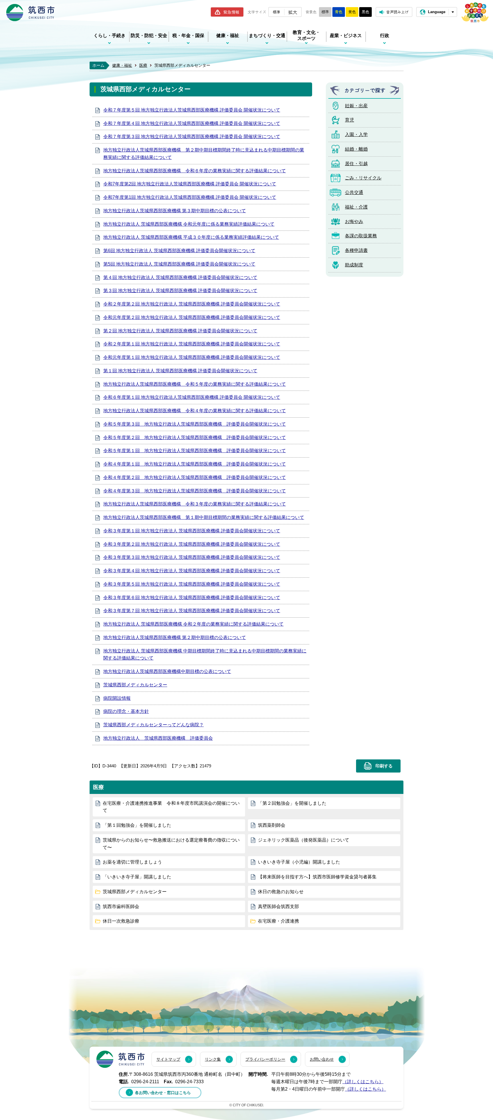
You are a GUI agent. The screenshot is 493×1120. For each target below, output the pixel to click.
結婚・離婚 (356, 149)
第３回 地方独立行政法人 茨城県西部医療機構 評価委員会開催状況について (180, 290)
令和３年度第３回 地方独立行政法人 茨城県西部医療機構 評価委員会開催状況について (191, 557)
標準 (276, 12)
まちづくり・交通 (267, 35)
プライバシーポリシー (265, 1059)
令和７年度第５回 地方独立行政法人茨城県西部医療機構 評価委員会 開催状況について (191, 110)
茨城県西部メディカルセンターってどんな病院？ (153, 724)
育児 (349, 120)
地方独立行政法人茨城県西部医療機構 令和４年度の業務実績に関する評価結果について (194, 410)
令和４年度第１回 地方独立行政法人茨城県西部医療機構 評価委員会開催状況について (194, 464)
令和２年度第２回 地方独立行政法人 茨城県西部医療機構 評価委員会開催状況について (191, 304)
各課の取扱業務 (361, 235)
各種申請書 (356, 250)
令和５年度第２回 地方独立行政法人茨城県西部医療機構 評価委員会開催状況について (194, 437)
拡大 (292, 12)
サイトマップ (168, 1059)
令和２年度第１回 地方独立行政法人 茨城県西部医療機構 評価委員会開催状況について (191, 343)
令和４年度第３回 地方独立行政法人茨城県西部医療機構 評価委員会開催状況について (194, 490)
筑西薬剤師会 (271, 825)
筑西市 (120, 1059)
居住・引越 (356, 163)
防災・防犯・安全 (149, 35)
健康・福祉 (227, 35)
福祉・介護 (356, 207)
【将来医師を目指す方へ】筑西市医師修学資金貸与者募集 (317, 876)
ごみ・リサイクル (363, 177)
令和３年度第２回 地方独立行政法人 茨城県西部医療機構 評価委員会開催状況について (191, 544)
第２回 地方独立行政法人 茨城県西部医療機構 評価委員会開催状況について (180, 330)
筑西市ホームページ (30, 12)
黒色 (365, 12)
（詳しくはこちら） (362, 1081)
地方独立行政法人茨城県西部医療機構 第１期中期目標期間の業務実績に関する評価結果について (203, 517)
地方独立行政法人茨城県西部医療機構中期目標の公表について (167, 671)
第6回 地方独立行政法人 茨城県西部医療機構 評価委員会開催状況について (179, 250)
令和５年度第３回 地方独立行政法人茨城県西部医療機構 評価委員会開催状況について (194, 424)
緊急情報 (231, 12)
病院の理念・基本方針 (126, 711)
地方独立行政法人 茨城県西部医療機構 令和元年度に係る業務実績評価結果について (188, 224)
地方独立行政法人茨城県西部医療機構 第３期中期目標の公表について (174, 210)
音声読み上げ (397, 12)
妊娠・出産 (356, 105)
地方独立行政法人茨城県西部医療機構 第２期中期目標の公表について (174, 637)
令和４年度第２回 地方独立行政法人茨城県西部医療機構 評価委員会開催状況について (194, 477)
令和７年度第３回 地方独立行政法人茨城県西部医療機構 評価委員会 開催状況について (191, 136)
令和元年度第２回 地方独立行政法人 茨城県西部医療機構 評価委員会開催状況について (191, 317)
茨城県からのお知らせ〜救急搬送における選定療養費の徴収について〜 (171, 844)
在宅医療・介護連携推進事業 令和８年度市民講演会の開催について (171, 807)
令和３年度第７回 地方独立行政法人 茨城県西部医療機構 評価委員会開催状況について (191, 610)
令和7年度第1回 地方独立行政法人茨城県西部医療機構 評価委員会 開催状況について (189, 197)
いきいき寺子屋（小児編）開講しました (299, 862)
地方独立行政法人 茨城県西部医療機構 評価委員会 (158, 738)
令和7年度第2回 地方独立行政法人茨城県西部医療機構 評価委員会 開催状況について (189, 183)
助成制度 (354, 264)
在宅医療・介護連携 (278, 921)
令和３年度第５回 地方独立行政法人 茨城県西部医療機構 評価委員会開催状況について (191, 584)
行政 (384, 35)
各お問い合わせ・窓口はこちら (163, 1092)
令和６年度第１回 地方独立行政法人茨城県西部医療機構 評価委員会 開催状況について (191, 397)
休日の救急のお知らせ (281, 891)
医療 (143, 65)
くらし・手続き (110, 35)
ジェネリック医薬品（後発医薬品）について (303, 840)
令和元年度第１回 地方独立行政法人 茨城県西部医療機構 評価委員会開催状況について (191, 357)
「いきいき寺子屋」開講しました (137, 876)
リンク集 (213, 1059)
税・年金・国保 (188, 35)
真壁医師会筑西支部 (278, 906)
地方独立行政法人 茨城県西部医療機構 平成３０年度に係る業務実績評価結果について (191, 237)
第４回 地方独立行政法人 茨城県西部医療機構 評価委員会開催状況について (180, 277)
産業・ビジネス (346, 35)
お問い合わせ (322, 1059)
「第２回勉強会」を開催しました (292, 803)
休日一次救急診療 (121, 921)
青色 (338, 12)
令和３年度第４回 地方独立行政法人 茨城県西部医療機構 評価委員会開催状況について (191, 570)
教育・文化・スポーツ (306, 35)
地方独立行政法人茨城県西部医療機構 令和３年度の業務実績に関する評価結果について (194, 504)
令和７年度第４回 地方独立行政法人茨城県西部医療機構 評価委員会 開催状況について (191, 123)
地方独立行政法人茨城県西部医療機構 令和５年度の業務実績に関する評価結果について (194, 384)
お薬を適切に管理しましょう (132, 862)
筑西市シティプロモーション (475, 12)
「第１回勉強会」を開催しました (137, 825)
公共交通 (354, 192)
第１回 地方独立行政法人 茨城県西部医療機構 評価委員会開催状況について (180, 370)
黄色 (352, 12)
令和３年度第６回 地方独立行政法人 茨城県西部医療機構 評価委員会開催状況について (191, 597)
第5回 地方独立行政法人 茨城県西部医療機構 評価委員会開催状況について (179, 264)
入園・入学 (356, 134)
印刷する (384, 766)
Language (436, 12)
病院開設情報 (117, 698)
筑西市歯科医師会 (121, 906)
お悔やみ (354, 221)
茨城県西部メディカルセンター (135, 684)
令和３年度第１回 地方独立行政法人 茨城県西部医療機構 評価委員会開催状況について (191, 530)
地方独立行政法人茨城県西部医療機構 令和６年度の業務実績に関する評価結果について (194, 170)
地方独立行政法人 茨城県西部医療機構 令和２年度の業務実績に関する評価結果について (193, 624)
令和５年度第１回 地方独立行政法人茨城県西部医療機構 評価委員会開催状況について (194, 450)
